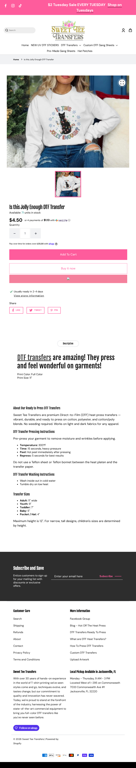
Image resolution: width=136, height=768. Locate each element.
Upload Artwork (79, 659)
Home (25, 45)
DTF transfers (34, 357)
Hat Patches (85, 51)
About (17, 639)
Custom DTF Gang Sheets (99, 45)
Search (17, 618)
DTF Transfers (69, 45)
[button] (47, 220)
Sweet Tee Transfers (33, 739)
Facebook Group (80, 618)
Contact (18, 646)
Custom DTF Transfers (83, 652)
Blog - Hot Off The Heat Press (88, 625)
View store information (29, 295)
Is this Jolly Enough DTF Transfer (39, 59)
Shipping (18, 625)
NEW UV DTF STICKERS (45, 45)
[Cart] (130, 30)
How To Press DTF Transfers (86, 646)
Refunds (18, 632)
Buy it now (68, 268)
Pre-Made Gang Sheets (61, 51)
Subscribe (106, 576)
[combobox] (21, 30)
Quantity (14, 225)
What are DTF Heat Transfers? (88, 639)
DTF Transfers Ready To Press (88, 632)
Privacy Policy (21, 652)
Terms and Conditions (26, 659)
